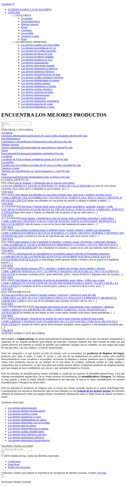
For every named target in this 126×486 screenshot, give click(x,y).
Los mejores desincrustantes (22, 408)
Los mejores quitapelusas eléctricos (26, 437)
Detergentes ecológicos (49, 177)
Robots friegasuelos (34, 141)
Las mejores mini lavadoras (22, 425)
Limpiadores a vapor (50, 171)
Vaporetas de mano (11, 171)
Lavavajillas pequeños (61, 165)
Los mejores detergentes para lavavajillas (29, 422)
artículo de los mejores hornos (94, 391)
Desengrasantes (9, 153)
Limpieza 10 (7, 4)
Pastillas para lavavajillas (14, 165)
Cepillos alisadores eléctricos (64, 135)
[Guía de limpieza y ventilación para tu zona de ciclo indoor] (42, 182)
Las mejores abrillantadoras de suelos (27, 419)
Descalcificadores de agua (35, 135)
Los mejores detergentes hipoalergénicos (29, 440)
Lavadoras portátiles (31, 159)
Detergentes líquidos (26, 177)
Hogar (4, 150)
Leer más (101, 472)
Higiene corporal (10, 144)
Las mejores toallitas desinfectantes (26, 431)
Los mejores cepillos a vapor (22, 413)
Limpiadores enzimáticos (42, 153)
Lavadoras (6, 156)
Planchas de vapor (30, 171)
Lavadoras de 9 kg (11, 159)
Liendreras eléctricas (11, 135)
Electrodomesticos (10, 138)
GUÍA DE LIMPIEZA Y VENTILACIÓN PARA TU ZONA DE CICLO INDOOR (45, 185)
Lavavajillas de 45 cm (38, 165)
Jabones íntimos (56, 147)
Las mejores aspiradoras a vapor (24, 416)
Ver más (83, 135)
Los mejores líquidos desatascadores (26, 411)
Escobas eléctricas (54, 141)
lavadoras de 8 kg (50, 159)
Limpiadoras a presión (12, 141)
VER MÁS (7, 191)
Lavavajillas (7, 162)
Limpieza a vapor (10, 168)
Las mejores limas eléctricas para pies (27, 434)
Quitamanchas (8, 177)
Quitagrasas (23, 153)
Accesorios (7, 132)
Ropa (4, 174)
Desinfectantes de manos (35, 147)
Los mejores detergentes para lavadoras (28, 428)
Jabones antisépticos (11, 147)
